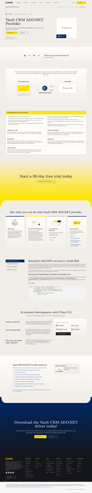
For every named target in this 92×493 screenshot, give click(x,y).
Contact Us (58, 475)
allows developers (36, 232)
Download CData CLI (62, 333)
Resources (69, 467)
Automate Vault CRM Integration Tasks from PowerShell (27, 379)
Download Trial (82, 6)
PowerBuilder (53, 237)
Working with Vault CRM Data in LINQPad (24, 386)
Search (73, 2)
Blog (68, 465)
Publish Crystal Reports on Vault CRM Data (24, 381)
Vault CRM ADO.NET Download (45, 181)
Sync (37, 461)
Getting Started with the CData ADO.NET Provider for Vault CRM (29, 384)
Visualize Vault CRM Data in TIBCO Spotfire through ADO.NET (28, 377)
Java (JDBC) (27, 463)
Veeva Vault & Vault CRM (20, 14)
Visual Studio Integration (12, 266)
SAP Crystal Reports (75, 238)
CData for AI (56, 2)
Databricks (79, 463)
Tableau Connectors (29, 477)
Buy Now (76, 6)
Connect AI (38, 463)
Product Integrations (50, 463)
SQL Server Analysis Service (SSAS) (15, 231)
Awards (57, 467)
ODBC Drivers (28, 461)
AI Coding (71, 6)
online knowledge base (17, 391)
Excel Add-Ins (28, 473)
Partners (58, 471)
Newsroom (58, 465)
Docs (67, 6)
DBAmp (37, 467)
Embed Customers (50, 468)
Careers (58, 473)
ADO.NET (27, 465)
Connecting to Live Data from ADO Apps (70, 368)
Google (78, 465)
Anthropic (79, 461)
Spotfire (72, 236)
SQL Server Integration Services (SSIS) (76, 245)
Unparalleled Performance (13, 263)
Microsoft (79, 467)
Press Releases (59, 463)
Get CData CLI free (48, 57)
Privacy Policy (78, 485)
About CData (59, 461)
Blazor (51, 240)
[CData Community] (13, 473)
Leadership (58, 469)
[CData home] (10, 2)
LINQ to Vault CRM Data (20, 372)
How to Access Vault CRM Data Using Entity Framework (27, 374)
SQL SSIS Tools (39, 465)
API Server (27, 469)
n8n (78, 469)
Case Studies (69, 463)
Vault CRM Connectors (61, 6)
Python (26, 467)
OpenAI (78, 471)
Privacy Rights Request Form (46, 486)
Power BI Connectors (29, 475)
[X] (9, 473)
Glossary (68, 471)
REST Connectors (28, 471)
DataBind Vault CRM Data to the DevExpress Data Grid (27, 370)
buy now (23, 32)
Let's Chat (80, 2)
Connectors (48, 461)
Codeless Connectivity (12, 269)
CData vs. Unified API (50, 472)
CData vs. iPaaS (49, 470)
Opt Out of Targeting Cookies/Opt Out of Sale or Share (75, 489)
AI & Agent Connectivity (48, 466)
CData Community (71, 461)
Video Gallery (69, 473)
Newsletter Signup (70, 469)
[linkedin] (6, 473)
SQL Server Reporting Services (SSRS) (75, 241)
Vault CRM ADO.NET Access (13, 261)
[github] (11, 473)
